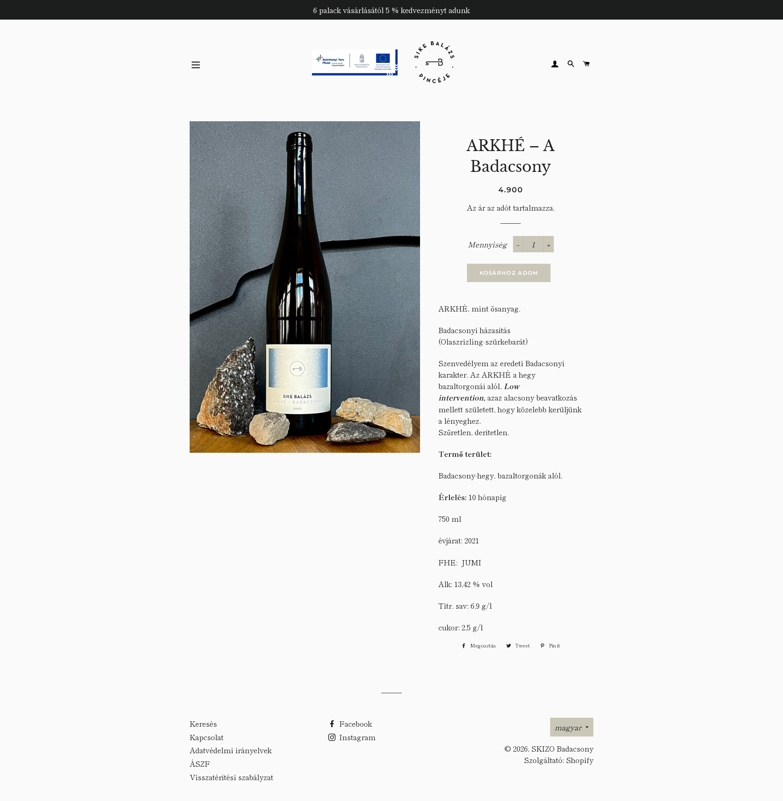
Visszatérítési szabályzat (231, 777)
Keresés (203, 723)
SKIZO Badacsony (562, 748)
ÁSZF (200, 763)
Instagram (356, 737)
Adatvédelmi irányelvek (231, 750)
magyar (568, 727)
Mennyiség (487, 244)
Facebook (354, 723)
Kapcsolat (206, 737)
